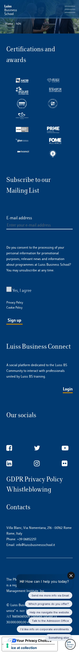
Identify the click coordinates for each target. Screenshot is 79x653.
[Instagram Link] (37, 463)
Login (68, 389)
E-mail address (19, 218)
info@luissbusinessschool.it (35, 545)
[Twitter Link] (37, 448)
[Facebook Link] (9, 448)
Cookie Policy (14, 307)
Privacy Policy (14, 302)
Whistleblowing (28, 489)
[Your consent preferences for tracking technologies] (7, 646)
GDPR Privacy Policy (34, 479)
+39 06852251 (26, 539)
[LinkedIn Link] (9, 463)
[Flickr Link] (64, 463)
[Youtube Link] (65, 448)
